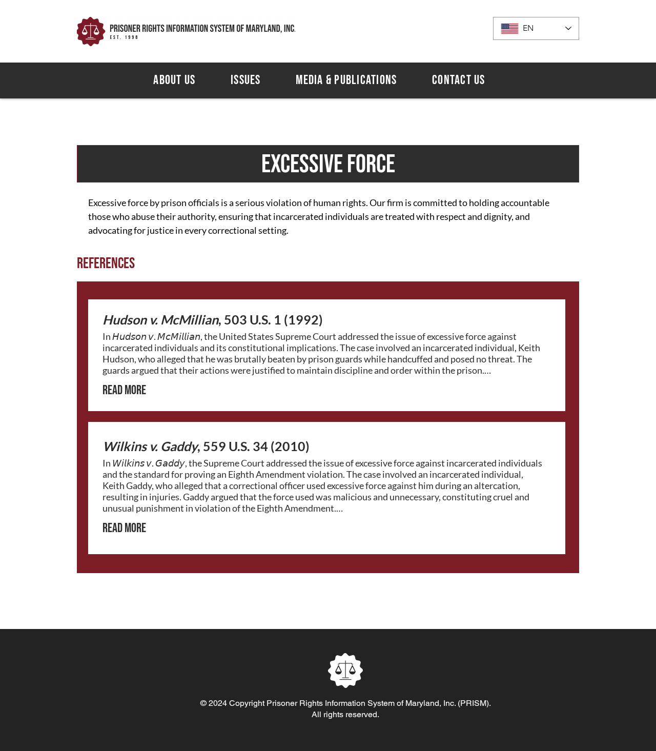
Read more (124, 390)
